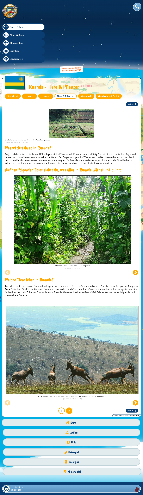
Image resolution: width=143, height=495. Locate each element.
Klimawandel (74, 472)
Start (73, 423)
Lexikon (74, 432)
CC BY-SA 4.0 (76, 268)
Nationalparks (41, 286)
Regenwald (131, 154)
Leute (46, 96)
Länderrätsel (16, 58)
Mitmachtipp (16, 43)
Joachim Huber (12, 142)
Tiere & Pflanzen (65, 96)
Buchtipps (73, 462)
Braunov (69, 399)
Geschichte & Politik (108, 96)
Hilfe (73, 442)
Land (29, 96)
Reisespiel (73, 452)
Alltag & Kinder (18, 35)
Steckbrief (12, 96)
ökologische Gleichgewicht (98, 163)
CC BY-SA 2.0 (22, 142)
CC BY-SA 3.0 (76, 399)
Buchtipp (14, 51)
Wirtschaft (86, 96)
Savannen (28, 157)
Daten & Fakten (18, 27)
